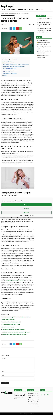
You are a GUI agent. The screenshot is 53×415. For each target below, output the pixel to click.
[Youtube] (51, 1)
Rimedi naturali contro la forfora (44, 22)
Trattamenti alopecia (32, 404)
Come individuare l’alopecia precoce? (11, 322)
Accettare (26, 204)
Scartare (26, 208)
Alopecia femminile (4, 13)
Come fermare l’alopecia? (8, 319)
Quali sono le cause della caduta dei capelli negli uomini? (16, 332)
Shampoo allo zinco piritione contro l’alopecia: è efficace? (16, 317)
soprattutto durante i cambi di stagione (15, 280)
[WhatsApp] (20, 28)
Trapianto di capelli (32, 401)
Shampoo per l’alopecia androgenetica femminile (14, 334)
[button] (50, 9)
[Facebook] (47, 1)
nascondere (14, 59)
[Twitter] (14, 28)
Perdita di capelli (31, 399)
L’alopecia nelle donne (8, 327)
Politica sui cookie (22, 215)
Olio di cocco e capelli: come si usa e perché (44, 19)
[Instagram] (49, 1)
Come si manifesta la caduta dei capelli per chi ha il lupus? (44, 31)
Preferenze (26, 212)
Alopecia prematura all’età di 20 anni (11, 324)
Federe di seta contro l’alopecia (44, 28)
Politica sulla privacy (30, 215)
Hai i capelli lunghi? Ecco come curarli (43, 25)
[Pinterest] (17, 28)
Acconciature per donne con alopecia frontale (13, 329)
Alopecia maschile (11, 15)
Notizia (29, 397)
